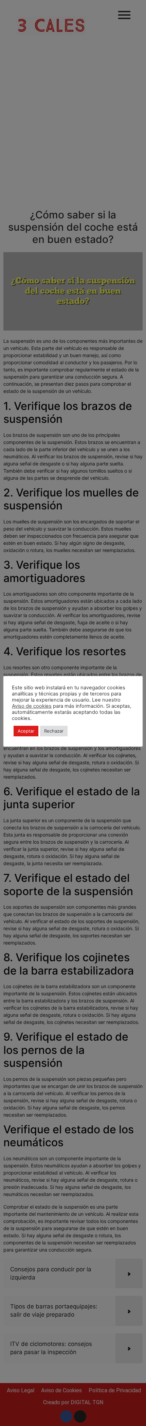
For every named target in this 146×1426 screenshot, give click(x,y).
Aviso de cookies (32, 706)
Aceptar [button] (26, 731)
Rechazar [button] (53, 731)
